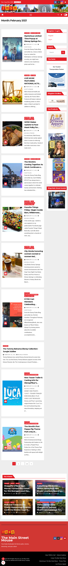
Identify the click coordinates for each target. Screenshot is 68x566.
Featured (27, 75)
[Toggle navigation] (30, 14)
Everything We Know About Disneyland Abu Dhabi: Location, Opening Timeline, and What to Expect (49, 491)
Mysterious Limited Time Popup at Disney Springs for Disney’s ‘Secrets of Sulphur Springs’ (32, 41)
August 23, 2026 (11, 493)
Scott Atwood (21, 493)
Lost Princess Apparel (61, 564)
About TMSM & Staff (50, 555)
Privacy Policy (62, 561)
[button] (58, 14)
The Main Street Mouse (15, 539)
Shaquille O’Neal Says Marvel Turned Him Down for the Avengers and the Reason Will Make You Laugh (16, 491)
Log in (50, 39)
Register (50, 35)
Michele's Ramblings (29, 202)
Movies (17, 483)
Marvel (12, 483)
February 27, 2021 (31, 44)
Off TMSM (33, 75)
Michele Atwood (23, 354)
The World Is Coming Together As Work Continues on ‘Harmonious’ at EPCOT (33, 167)
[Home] (2, 15)
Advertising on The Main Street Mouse (48, 561)
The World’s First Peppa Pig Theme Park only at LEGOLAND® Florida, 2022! (32, 431)
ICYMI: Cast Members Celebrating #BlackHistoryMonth (33, 304)
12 (27, 464)
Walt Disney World (29, 119)
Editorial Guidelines (61, 555)
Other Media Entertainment (31, 294)
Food (32, 117)
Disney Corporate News (43, 502)
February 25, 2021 (31, 435)
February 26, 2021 (31, 215)
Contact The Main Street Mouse (58, 558)
